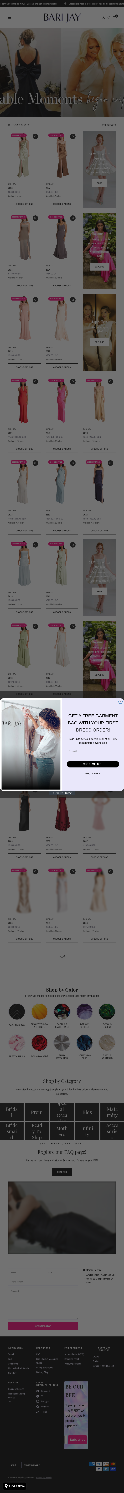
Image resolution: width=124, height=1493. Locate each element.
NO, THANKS (93, 774)
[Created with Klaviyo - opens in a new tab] (62, 793)
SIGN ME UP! (93, 764)
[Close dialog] (121, 702)
